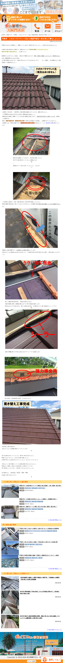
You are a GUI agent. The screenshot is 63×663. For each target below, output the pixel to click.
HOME (3, 34)
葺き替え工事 (49, 123)
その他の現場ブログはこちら (54, 629)
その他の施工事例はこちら (55, 520)
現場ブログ (9, 34)
